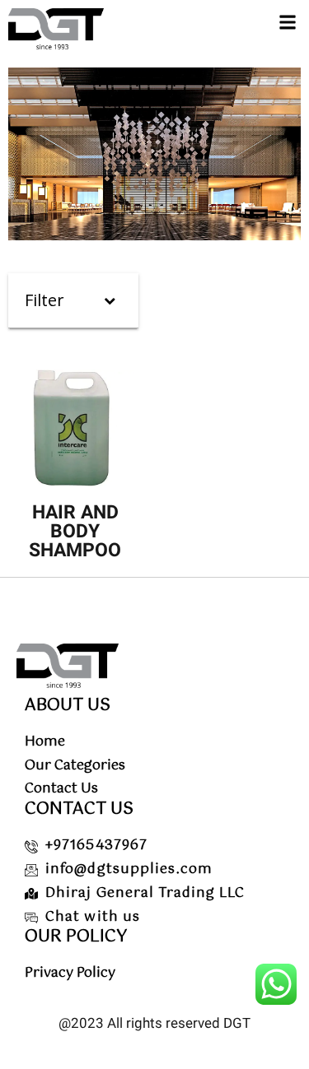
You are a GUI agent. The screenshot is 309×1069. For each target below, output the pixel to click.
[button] (287, 21)
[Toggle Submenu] (109, 300)
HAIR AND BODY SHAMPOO (75, 531)
